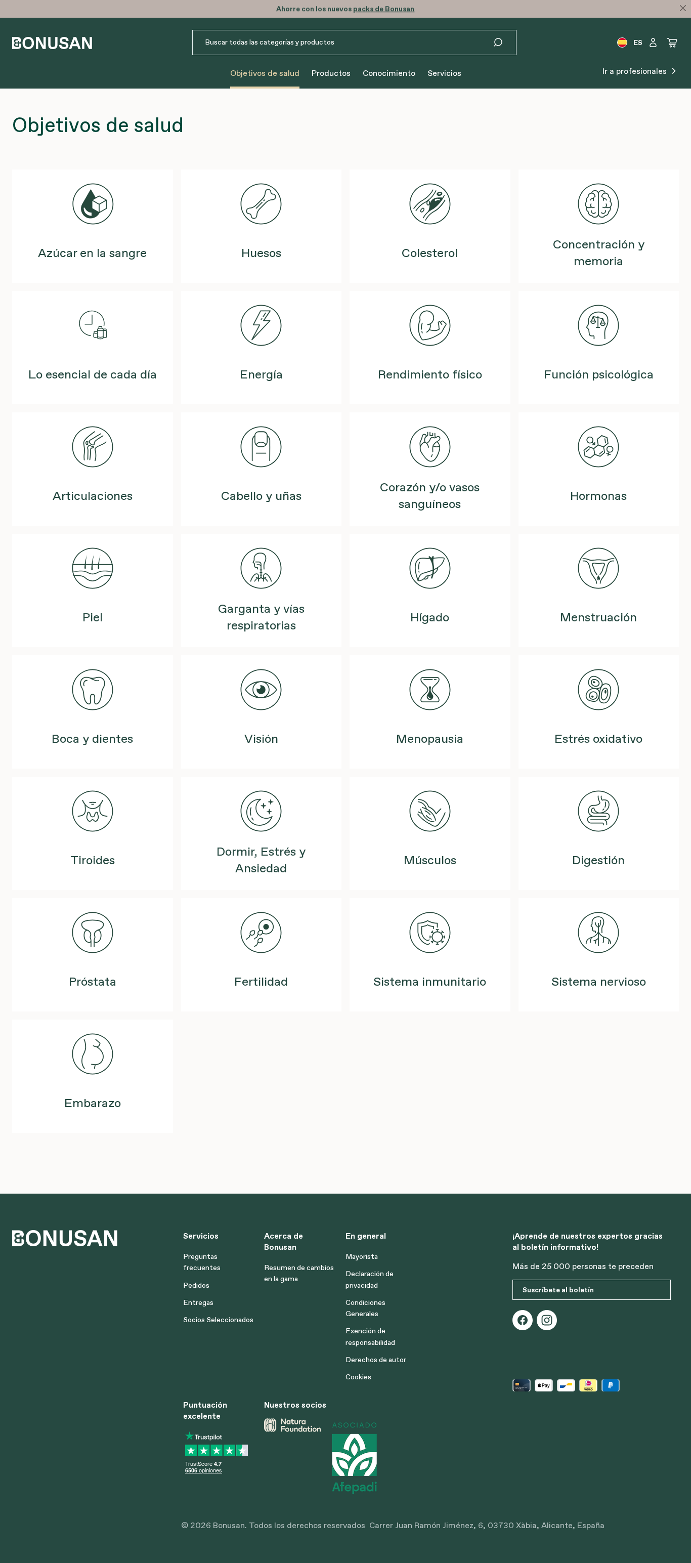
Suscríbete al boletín (558, 1290)
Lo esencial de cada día (92, 374)
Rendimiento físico (430, 374)
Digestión (598, 860)
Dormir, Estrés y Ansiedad (261, 859)
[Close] (683, 8)
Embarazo (92, 1102)
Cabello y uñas (261, 495)
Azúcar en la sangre (92, 252)
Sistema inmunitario (429, 981)
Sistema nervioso (598, 981)
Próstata (92, 981)
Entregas (198, 1302)
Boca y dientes (92, 738)
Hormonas (598, 495)
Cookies (358, 1377)
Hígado (429, 617)
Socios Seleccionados (218, 1320)
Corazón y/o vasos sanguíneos (430, 495)
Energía (261, 374)
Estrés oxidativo (598, 738)
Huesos (261, 252)
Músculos (430, 860)
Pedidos (196, 1285)
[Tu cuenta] (653, 42)
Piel (92, 617)
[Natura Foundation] (292, 1457)
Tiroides (92, 860)
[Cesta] (672, 42)
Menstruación (598, 617)
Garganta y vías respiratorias (261, 616)
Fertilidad (261, 981)
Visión (261, 738)
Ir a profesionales (635, 70)
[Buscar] (504, 42)
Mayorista (362, 1256)
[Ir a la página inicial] (52, 42)
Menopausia (429, 738)
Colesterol (430, 252)
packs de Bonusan (383, 9)
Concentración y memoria (598, 252)
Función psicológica (599, 374)
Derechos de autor (376, 1360)
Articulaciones (93, 495)
